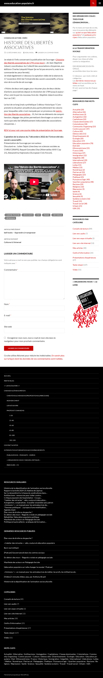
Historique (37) (79, 153)
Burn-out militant (11, 548)
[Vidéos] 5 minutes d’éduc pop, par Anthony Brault (25, 577)
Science (31, 664)
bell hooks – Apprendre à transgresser (20, 231)
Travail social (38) (80, 203)
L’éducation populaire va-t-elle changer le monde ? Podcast (28, 567)
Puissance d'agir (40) (81, 179)
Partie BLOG (9, 381)
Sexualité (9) (78, 196)
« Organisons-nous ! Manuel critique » (23, 460)
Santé (24, 664)
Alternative (18, 654)
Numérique (17, 661)
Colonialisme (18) (80, 124)
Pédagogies (38, 661)
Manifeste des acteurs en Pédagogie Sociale (22, 562)
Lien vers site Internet (82, 243)
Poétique (48, 661)
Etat (38, 215)
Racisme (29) (78, 184)
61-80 (11, 430)
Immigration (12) (80, 155)
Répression (10, 218)
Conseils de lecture (12, 38)
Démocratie (28, 215)
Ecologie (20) (78, 138)
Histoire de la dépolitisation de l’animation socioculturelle (28, 581)
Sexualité (39, 664)
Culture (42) (78, 131)
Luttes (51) (77, 165)
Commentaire (11, 269)
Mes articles (78, 248)
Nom (7, 304)
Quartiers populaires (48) (83, 182)
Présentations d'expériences (84, 257)
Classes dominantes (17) (83, 121)
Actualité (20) (78, 109)
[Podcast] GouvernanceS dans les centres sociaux (24, 553)
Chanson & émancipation (15, 391)
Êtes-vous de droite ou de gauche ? (18, 538)
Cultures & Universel (12, 240)
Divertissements (59, 656)
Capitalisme (53, 654)
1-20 (11, 415)
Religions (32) (78, 187)
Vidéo (24, 38)
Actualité (8, 654)
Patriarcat (28, 661)
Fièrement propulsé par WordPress (16, 675)
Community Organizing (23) (84, 126)
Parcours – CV (13, 465)
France (46, 215)
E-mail (7, 315)
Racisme (90, 661)
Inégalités (64, 659)
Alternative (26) (79, 112)
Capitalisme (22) (79, 119)
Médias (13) (77, 167)
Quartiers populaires (77, 661)
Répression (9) (78, 189)
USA (88, 664)
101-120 (12, 440)
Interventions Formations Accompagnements (24, 450)
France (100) (78, 150)
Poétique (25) (78, 177)
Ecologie (70, 656)
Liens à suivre (12, 406)
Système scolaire (51, 664)
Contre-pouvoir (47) (81, 129)
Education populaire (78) (83, 143)
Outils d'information (81, 253)
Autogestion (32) (80, 117)
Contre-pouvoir (13, 215)
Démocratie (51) (79, 134)
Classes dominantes (67, 654)
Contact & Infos (11, 445)
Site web (8, 326)
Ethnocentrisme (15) (81, 148)
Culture (36, 656)
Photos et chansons (15, 410)
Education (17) (79, 141)
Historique (57, 215)
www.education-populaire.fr (19, 3)
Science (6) (77, 194)
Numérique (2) (79, 170)
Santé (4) (76, 191)
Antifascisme (29, 654)
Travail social (72, 664)
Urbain (82, 664)
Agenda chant (13, 401)
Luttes (95, 659)
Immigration (54, 659)
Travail (62, 664)
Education (80, 656)
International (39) (80, 160)
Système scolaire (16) (81, 199)
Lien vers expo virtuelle (82, 238)
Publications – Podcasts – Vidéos (21, 455)
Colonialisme (82, 654)
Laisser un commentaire (48, 53)
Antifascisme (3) (79, 114)
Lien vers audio (79, 233)
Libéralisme (87, 659)
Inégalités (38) (78, 158)
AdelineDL (29, 53)
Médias (8, 661)
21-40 (11, 420)
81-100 (12, 435)
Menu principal (100, 3)
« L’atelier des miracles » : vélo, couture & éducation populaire (29, 543)
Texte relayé (78, 265)
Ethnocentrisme (23, 659)
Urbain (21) (77, 206)
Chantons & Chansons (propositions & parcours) (28, 396)
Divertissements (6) (81, 136)
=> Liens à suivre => (12, 386)
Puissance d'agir (60, 661)
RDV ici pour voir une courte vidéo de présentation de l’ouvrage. (33, 130)
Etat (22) (76, 146)
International (75, 659)
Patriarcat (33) (79, 172)
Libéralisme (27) (79, 162)
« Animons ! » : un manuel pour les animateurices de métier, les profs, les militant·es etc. (40, 572)
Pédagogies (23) (79, 174)
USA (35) (76, 208)
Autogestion (41, 654)
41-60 (11, 425)
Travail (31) (77, 201)
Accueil (7, 376)
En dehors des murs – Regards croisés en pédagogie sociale (28, 557)
